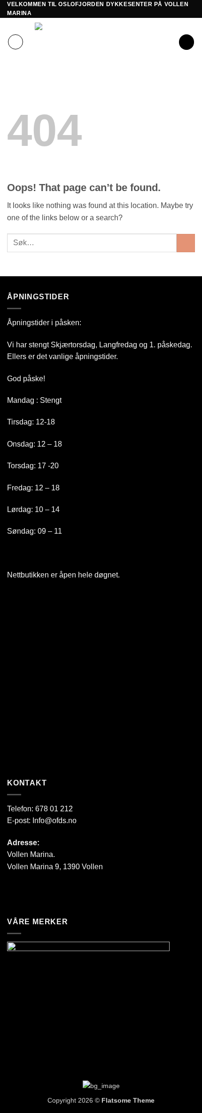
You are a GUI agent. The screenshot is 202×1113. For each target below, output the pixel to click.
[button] (15, 41)
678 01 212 (54, 809)
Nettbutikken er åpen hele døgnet (62, 575)
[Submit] (186, 243)
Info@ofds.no (54, 821)
